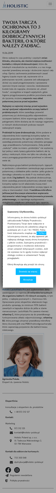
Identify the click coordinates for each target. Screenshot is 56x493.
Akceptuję (28, 280)
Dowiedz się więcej (28, 271)
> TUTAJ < (41, 233)
